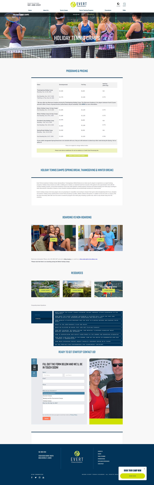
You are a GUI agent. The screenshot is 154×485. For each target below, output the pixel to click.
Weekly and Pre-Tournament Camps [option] (53, 398)
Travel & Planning (101, 456)
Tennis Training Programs (86, 10)
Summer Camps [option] (47, 396)
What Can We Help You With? (50, 403)
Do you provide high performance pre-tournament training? (79, 344)
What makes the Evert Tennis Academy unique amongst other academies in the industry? (86, 313)
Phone (44, 384)
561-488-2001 (42, 452)
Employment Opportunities (103, 461)
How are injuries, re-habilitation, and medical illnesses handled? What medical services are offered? (84, 331)
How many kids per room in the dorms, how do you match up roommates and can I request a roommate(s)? (87, 338)
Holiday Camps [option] (47, 401)
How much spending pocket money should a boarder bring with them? (83, 341)
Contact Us (100, 451)
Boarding (76, 14)
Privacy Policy (73, 415)
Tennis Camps (64, 10)
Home (30, 10)
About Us (45, 10)
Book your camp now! (77, 155)
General (38, 319)
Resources (90, 14)
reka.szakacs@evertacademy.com (88, 259)
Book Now (132, 476)
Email (44, 378)
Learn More (45, 290)
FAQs (124, 10)
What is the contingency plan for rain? (71, 324)
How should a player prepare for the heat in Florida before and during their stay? (86, 321)
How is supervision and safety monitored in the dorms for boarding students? (87, 334)
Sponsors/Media (101, 459)
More (53, 239)
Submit (46, 418)
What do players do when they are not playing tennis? (77, 327)
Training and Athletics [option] (49, 393)
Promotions (108, 10)
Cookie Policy (101, 464)
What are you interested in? (50, 390)
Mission (99, 454)
